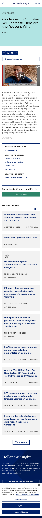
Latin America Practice (14, 162)
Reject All (20, 506)
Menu (37, 3)
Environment (10, 169)
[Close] (39, 485)
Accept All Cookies (21, 512)
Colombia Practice (12, 158)
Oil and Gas (9, 166)
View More (20, 442)
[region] (21, 499)
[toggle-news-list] (39, 209)
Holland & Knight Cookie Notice (27, 495)
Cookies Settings (21, 499)
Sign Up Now (21, 194)
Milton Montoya (11, 150)
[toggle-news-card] (35, 209)
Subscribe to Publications (21, 482)
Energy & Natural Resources (16, 177)
